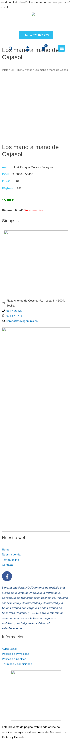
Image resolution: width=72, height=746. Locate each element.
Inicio (5, 70)
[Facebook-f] (7, 576)
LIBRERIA (17, 70)
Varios (28, 70)
